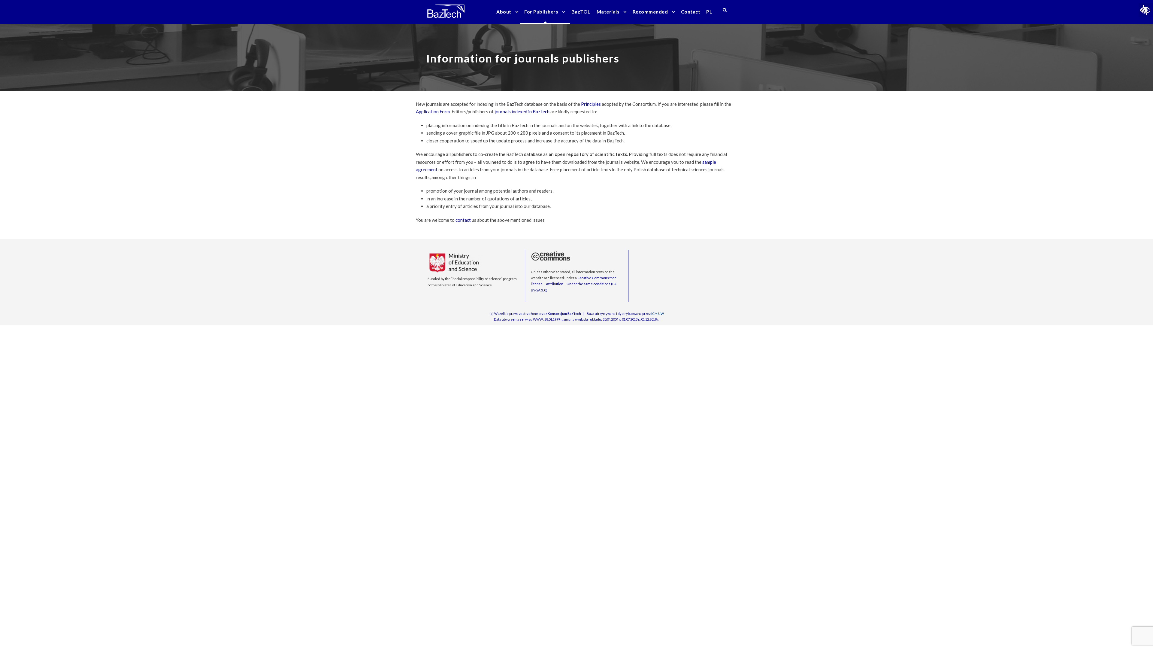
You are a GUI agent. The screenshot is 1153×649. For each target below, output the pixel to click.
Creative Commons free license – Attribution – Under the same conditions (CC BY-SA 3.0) (574, 284)
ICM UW (657, 313)
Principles (591, 104)
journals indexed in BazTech (522, 111)
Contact (691, 11)
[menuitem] (709, 15)
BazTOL (581, 11)
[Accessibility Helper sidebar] (1146, 10)
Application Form (433, 111)
